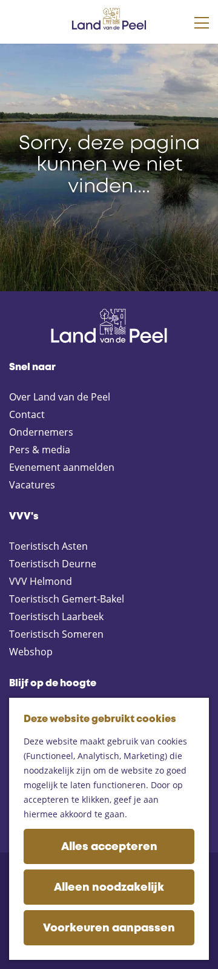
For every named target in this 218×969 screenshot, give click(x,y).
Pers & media (39, 449)
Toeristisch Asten (48, 546)
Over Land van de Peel (59, 396)
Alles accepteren (109, 847)
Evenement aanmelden (61, 467)
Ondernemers (41, 432)
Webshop (31, 651)
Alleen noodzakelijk (109, 888)
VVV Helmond (40, 581)
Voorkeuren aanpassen (109, 928)
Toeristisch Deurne (52, 563)
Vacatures (32, 484)
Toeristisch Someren (56, 634)
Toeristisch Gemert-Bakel (66, 599)
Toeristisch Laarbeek (56, 616)
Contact (27, 414)
